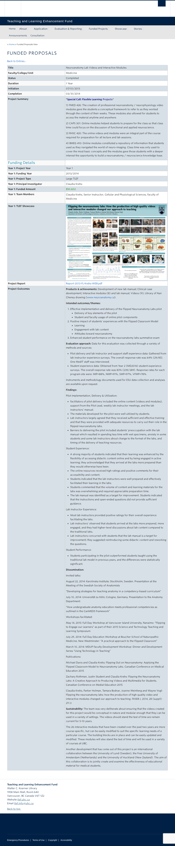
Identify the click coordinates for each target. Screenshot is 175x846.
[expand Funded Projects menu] (111, 29)
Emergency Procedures (18, 840)
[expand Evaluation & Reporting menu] (85, 29)
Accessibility (66, 840)
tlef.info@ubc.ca (23, 803)
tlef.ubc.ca (23, 799)
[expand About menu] (30, 29)
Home (12, 28)
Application (41, 28)
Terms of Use (38, 840)
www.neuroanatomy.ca (100, 297)
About (23, 28)
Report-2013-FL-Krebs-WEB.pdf (84, 283)
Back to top (14, 808)
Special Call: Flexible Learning (90, 99)
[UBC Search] (162, 4)
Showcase (121, 28)
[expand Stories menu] (145, 29)
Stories (138, 28)
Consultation (37, 35)
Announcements (18, 35)
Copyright (52, 840)
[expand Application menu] (51, 29)
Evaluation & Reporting (68, 28)
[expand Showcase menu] (130, 29)
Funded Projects (98, 28)
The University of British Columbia (15, 9)
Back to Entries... (16, 61)
